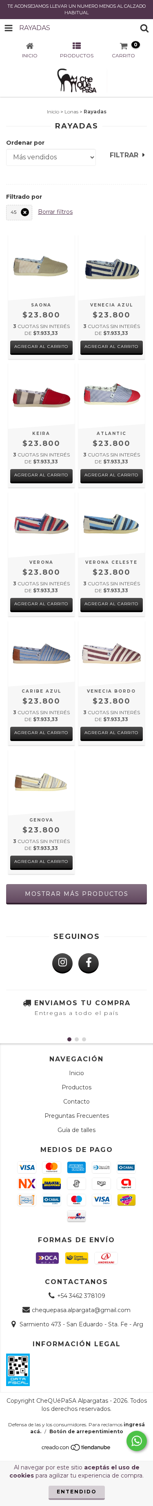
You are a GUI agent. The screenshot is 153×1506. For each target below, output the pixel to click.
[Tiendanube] (76, 1449)
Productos (76, 1087)
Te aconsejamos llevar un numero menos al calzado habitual (76, 9)
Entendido (77, 1492)
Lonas (71, 112)
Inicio (53, 112)
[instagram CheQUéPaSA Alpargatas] (62, 963)
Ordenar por (25, 142)
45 (13, 212)
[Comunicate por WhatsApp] (136, 1441)
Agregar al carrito (41, 346)
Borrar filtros (55, 211)
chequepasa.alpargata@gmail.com (81, 1310)
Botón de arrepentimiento (86, 1431)
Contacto (76, 1101)
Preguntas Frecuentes (76, 1115)
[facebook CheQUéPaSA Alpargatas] (88, 963)
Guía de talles (76, 1130)
